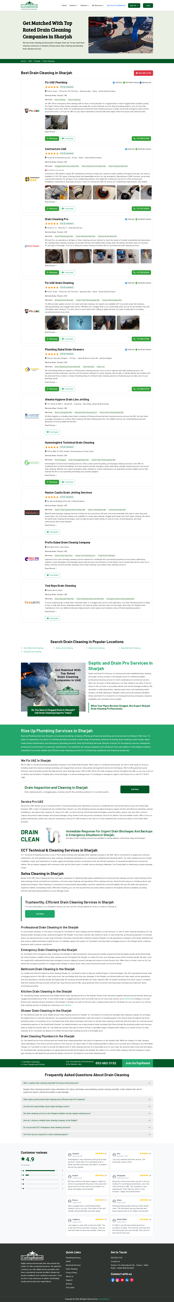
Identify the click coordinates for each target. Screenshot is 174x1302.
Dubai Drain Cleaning (96, 648)
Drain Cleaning (48, 61)
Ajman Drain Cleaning (64, 648)
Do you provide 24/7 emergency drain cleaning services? (47, 1127)
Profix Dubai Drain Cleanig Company (67, 542)
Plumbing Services (73, 1258)
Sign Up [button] (133, 5)
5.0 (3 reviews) (66, 153)
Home (64, 5)
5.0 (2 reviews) (66, 87)
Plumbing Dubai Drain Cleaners (64, 349)
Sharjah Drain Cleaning (32, 652)
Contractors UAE (56, 149)
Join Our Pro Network (116, 5)
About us (69, 1276)
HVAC (68, 1261)
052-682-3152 (144, 73)
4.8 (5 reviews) (66, 354)
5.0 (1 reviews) (66, 497)
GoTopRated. (103, 1299)
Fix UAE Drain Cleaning (59, 282)
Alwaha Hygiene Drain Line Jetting (67, 399)
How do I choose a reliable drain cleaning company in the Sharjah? (50, 1120)
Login (148, 5)
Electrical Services (73, 1265)
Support (69, 1280)
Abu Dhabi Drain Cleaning (33, 648)
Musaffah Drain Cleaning (131, 648)
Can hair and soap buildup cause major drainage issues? (46, 1106)
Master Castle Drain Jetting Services (68, 492)
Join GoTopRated (137, 1063)
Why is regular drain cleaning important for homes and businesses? (51, 1083)
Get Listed (70, 1287)
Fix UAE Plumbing (56, 82)
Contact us (115, 1261)
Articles (69, 1284)
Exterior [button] (84, 5)
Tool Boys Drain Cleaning (60, 585)
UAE (30, 61)
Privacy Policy (71, 1273)
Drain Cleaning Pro (56, 219)
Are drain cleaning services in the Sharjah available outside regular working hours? (57, 1113)
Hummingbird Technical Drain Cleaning (69, 442)
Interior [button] (73, 5)
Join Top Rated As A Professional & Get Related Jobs (79, 1063)
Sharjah (37, 61)
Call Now (135, 789)
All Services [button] (97, 5)
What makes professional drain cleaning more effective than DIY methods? (54, 1099)
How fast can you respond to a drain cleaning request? (45, 1134)
